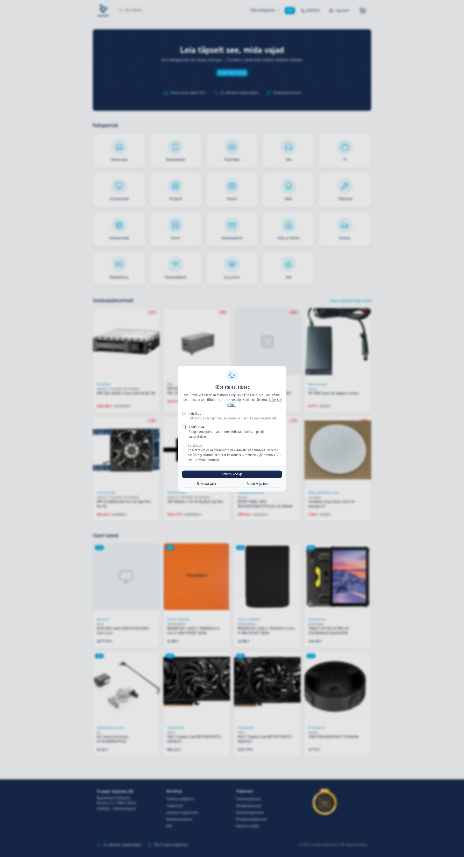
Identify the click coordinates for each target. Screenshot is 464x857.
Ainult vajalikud (257, 483)
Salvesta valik (206, 483)
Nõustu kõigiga (232, 474)
